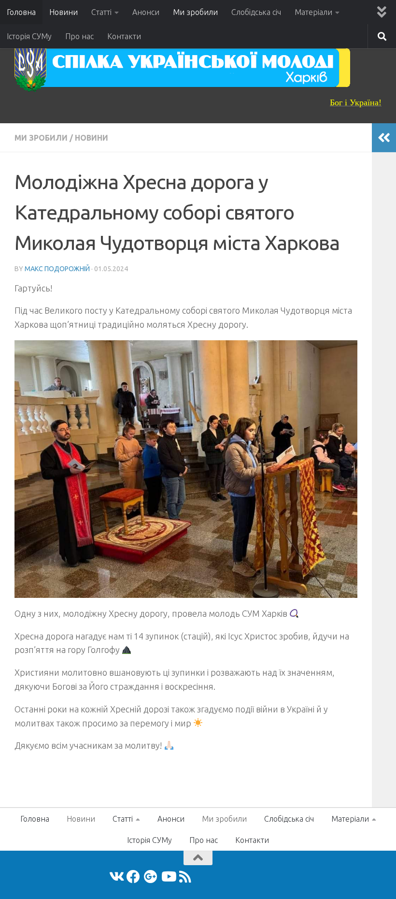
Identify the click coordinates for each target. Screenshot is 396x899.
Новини (63, 12)
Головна (21, 12)
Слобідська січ (256, 12)
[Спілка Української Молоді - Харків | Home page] (182, 68)
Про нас (79, 36)
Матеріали (313, 12)
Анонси (145, 12)
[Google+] (150, 877)
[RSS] (185, 877)
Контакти (124, 36)
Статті (101, 12)
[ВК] (116, 877)
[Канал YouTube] (168, 877)
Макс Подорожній (57, 269)
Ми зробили (195, 12)
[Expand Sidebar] (384, 137)
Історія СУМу (29, 36)
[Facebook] (133, 877)
